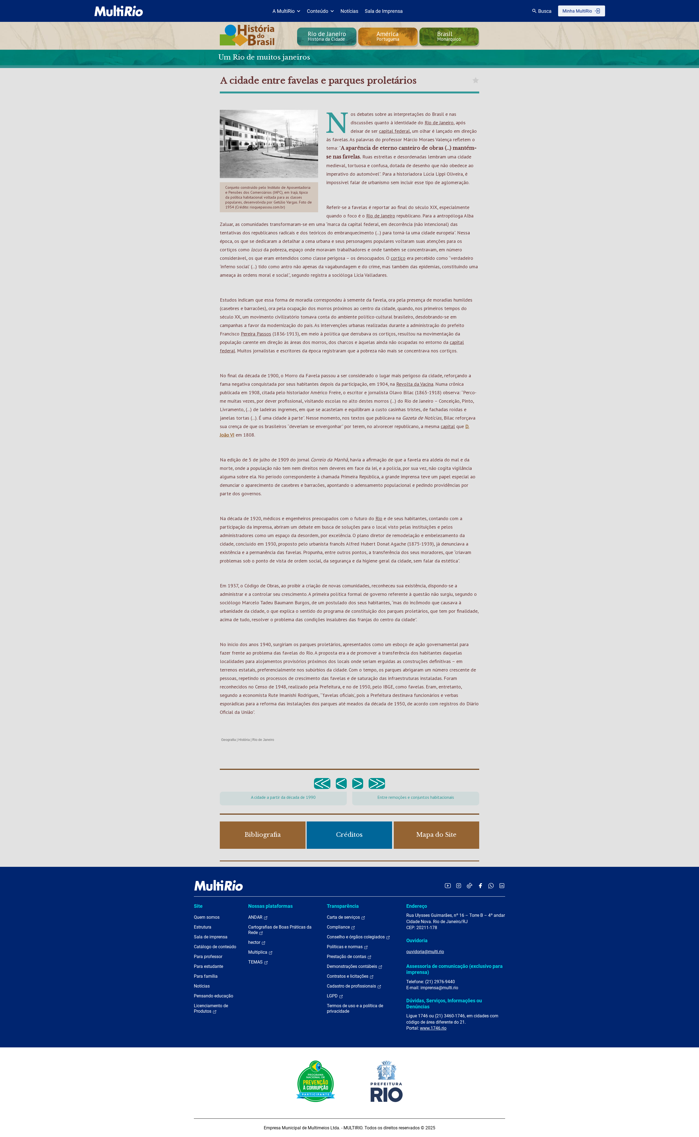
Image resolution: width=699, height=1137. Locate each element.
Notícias (349, 11)
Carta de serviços (344, 917)
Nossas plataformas (270, 906)
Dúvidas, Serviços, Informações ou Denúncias (444, 1003)
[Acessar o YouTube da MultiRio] (448, 885)
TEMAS (256, 962)
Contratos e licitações (348, 976)
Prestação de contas (347, 956)
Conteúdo (317, 11)
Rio (378, 518)
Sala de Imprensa (384, 11)
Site (198, 906)
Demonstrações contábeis (352, 966)
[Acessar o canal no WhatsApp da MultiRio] (491, 885)
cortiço (398, 258)
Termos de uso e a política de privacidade (355, 1008)
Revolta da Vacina (414, 384)
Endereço (416, 906)
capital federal (394, 131)
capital (448, 426)
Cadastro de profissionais (352, 986)
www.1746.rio (433, 1028)
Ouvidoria (417, 940)
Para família (206, 976)
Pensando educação (213, 995)
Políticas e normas (345, 946)
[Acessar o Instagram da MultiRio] (458, 885)
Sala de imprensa (210, 936)
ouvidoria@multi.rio (425, 951)
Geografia (228, 740)
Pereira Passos (256, 334)
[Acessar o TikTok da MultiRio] (469, 885)
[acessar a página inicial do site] (118, 10)
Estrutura (202, 927)
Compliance (339, 927)
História (244, 740)
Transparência (343, 906)
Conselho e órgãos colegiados (356, 936)
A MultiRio (284, 11)
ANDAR (255, 917)
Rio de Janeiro (439, 122)
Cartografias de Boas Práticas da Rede (280, 929)
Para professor (208, 956)
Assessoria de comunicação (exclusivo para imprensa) (454, 969)
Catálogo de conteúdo (215, 946)
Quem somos (207, 917)
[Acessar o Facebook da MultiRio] (480, 885)
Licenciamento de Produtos (211, 1008)
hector (254, 942)
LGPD (333, 995)
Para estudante (208, 966)
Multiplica (258, 952)
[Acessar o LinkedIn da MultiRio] (502, 885)
